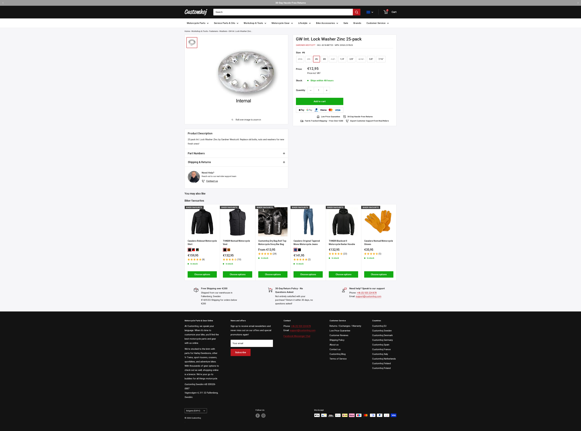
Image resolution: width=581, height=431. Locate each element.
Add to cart (320, 101)
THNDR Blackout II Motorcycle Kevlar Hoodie (342, 242)
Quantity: (300, 90)
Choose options (202, 274)
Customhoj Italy (380, 354)
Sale (345, 23)
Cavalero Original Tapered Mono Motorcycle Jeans (307, 242)
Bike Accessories (325, 23)
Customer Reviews (339, 335)
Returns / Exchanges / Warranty (345, 326)
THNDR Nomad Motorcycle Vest (236, 242)
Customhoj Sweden (382, 330)
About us (334, 344)
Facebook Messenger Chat (297, 336)
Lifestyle (302, 23)
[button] (195, 259)
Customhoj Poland (381, 368)
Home (187, 31)
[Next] (396, 242)
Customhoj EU (379, 326)
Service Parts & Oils (224, 23)
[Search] (356, 12)
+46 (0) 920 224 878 (367, 292)
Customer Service (376, 23)
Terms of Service (338, 358)
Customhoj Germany (382, 340)
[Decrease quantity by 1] (310, 90)
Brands (357, 23)
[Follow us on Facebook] (258, 415)
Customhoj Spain (380, 344)
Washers (223, 31)
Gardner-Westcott (305, 45)
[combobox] (283, 12)
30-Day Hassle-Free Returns (360, 117)
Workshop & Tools (253, 23)
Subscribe (240, 352)
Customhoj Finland (381, 363)
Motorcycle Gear (281, 23)
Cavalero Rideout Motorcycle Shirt (202, 242)
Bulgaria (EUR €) (193, 411)
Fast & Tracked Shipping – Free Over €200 (324, 121)
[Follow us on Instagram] (263, 415)
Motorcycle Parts (196, 23)
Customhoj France (381, 349)
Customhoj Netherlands (384, 358)
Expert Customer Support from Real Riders (369, 121)
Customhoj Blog (338, 354)
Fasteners (213, 31)
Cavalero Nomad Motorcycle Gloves (378, 242)
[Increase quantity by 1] (326, 90)
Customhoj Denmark (382, 335)
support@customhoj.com (368, 296)
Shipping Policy (337, 340)
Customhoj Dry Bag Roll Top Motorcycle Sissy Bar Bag (272, 242)
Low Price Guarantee (330, 117)
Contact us (212, 181)
